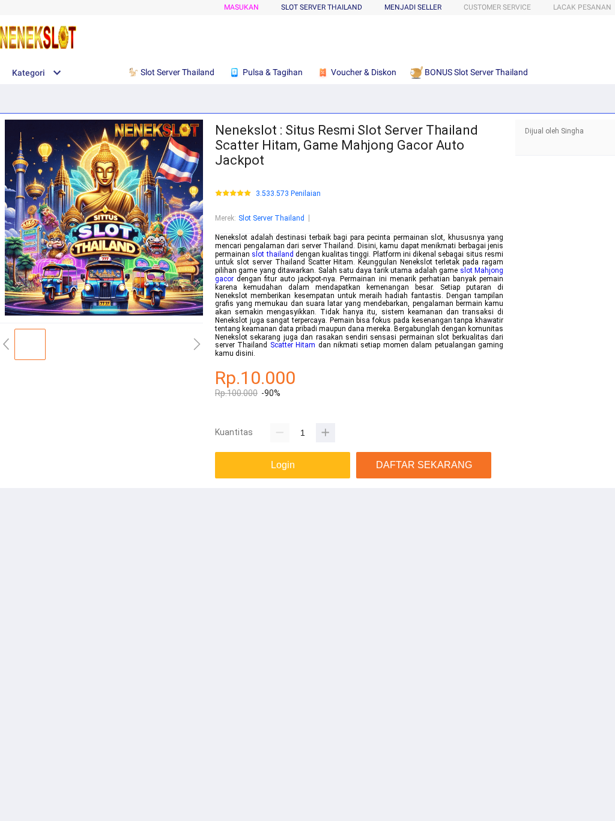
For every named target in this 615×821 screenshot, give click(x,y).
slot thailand (272, 254)
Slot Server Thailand (271, 218)
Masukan (241, 7)
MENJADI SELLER (412, 7)
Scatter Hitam (292, 345)
